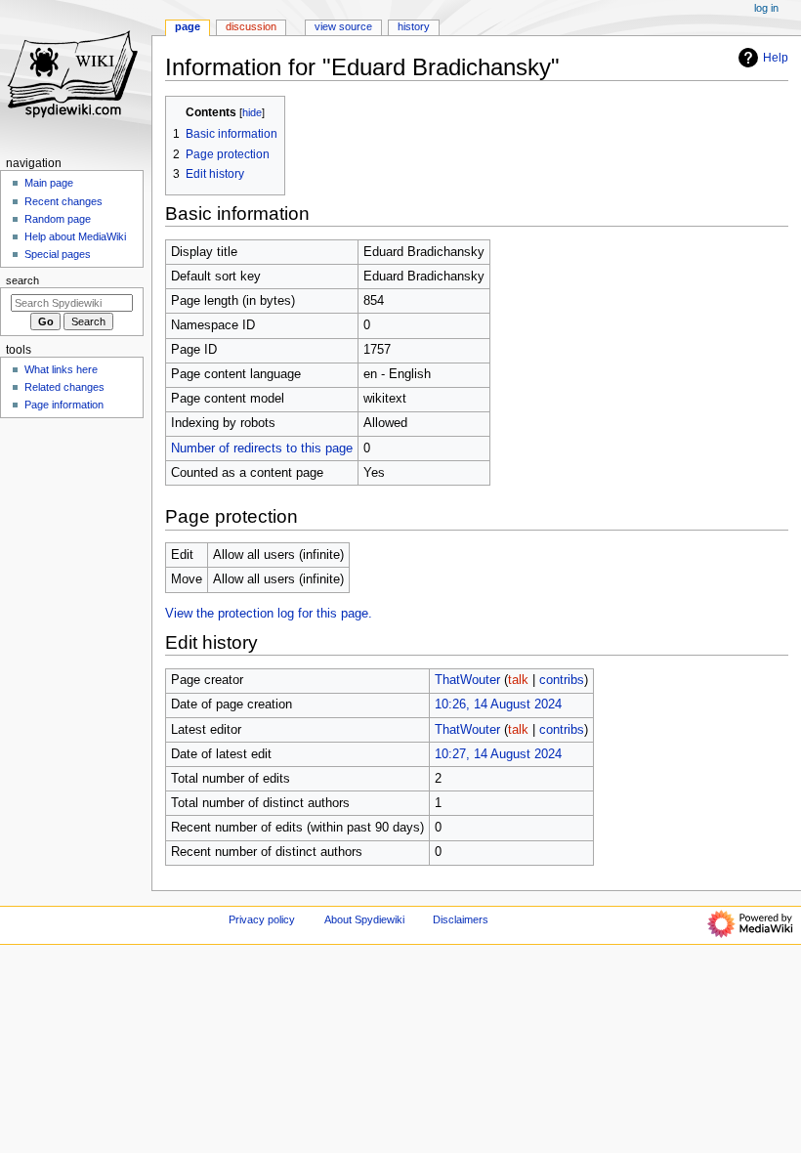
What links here (61, 369)
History (414, 26)
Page (187, 26)
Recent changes (63, 201)
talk (518, 680)
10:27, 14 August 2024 (498, 754)
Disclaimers (460, 919)
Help (775, 57)
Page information (64, 404)
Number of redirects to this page (262, 448)
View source (343, 26)
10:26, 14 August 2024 (498, 704)
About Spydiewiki (364, 919)
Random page (57, 219)
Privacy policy (262, 919)
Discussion (251, 26)
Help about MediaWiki (75, 236)
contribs (561, 680)
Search (22, 280)
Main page (48, 183)
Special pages (57, 254)
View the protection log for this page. (268, 613)
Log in (766, 8)
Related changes (64, 387)
